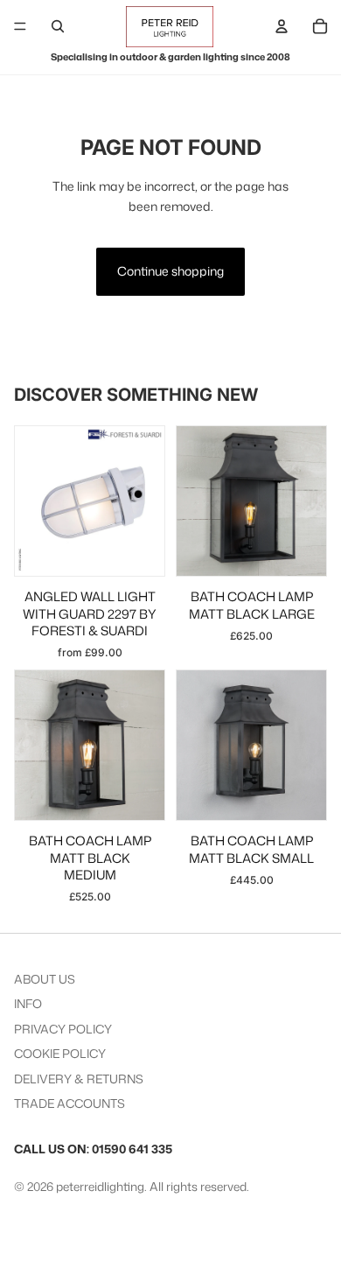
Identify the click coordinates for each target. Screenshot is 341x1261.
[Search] (57, 26)
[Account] (281, 26)
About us (44, 978)
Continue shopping (170, 271)
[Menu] (20, 26)
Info (28, 1003)
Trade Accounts (69, 1103)
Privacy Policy (63, 1028)
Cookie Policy (60, 1053)
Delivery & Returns (78, 1078)
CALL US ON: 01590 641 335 (93, 1148)
